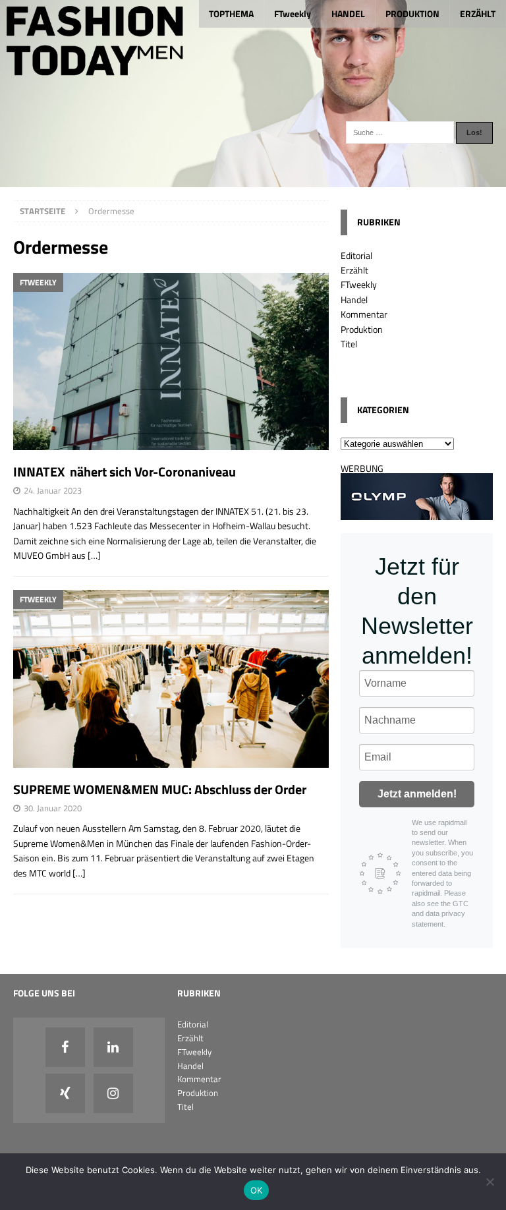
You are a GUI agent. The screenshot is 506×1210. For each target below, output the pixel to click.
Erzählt (354, 270)
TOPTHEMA (231, 13)
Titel (349, 344)
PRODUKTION (412, 13)
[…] (94, 555)
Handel (354, 299)
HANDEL (348, 13)
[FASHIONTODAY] (253, 180)
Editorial (356, 255)
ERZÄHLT (477, 13)
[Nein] (489, 1181)
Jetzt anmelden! (417, 793)
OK (256, 1190)
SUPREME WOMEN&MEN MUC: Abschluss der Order (159, 789)
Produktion (362, 329)
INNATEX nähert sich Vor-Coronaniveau (124, 471)
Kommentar (364, 314)
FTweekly (292, 13)
